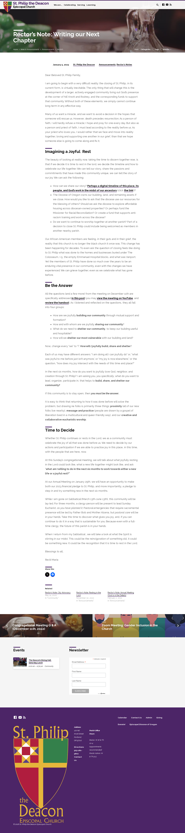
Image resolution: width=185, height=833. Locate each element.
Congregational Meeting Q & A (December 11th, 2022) (34, 627)
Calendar (122, 718)
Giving (159, 718)
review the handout (57, 302)
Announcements (48, 49)
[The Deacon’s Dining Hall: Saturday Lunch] (20, 662)
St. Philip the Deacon (31, 4)
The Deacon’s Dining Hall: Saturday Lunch (40, 661)
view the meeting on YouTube (115, 298)
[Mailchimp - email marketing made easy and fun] (101, 693)
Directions (79, 747)
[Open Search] (157, 5)
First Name (76, 671)
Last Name (76, 681)
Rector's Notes (124, 64)
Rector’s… (60, 49)
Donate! (121, 724)
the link (128, 190)
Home (15, 49)
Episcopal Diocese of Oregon (143, 724)
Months (166, 49)
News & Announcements (30, 49)
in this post (78, 298)
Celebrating (70, 5)
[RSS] (170, 4)
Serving (81, 5)
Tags (157, 49)
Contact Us (136, 718)
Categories (146, 49)
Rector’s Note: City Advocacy (58, 592)
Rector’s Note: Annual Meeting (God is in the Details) (121, 593)
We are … (58, 5)
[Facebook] (163, 4)
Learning (91, 5)
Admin (149, 718)
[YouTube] (167, 4)
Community (49, 666)
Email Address (79, 662)
